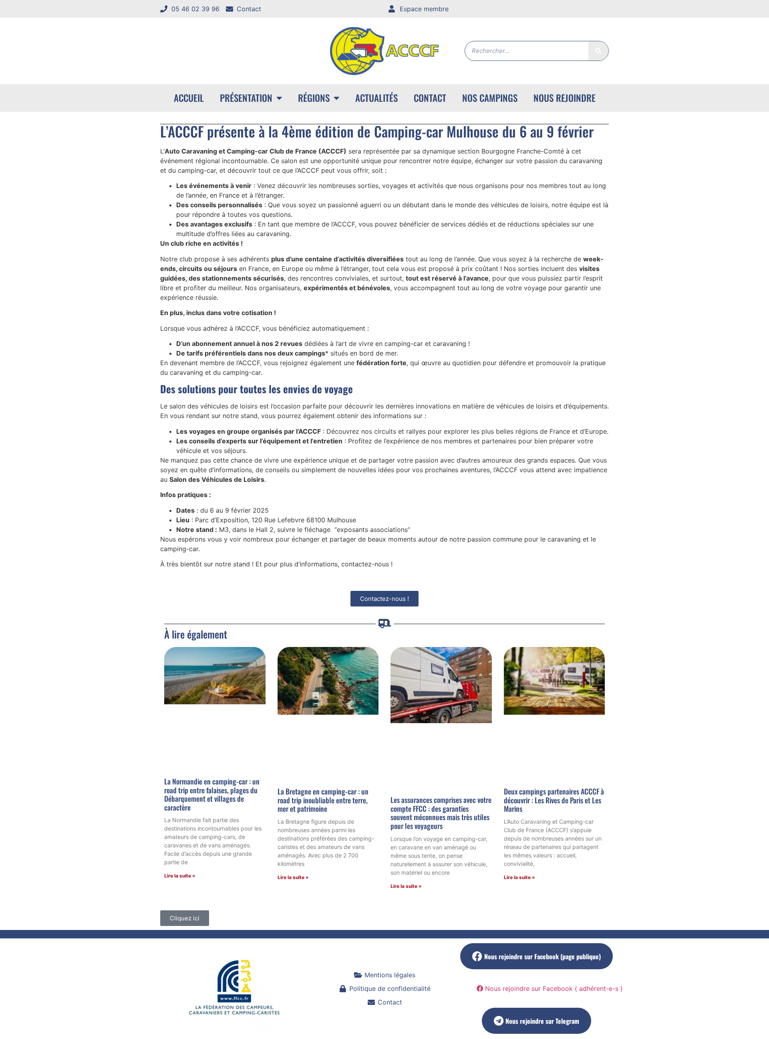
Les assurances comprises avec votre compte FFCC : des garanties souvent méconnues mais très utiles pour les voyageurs (441, 812)
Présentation (246, 98)
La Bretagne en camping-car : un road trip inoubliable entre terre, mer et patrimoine (323, 800)
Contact (430, 98)
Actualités (376, 98)
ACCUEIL (189, 98)
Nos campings (489, 98)
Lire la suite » (179, 876)
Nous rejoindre (564, 98)
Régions (314, 98)
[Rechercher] (598, 51)
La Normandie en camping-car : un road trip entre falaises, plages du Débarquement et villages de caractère (212, 794)
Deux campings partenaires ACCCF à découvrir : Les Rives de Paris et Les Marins (554, 800)
